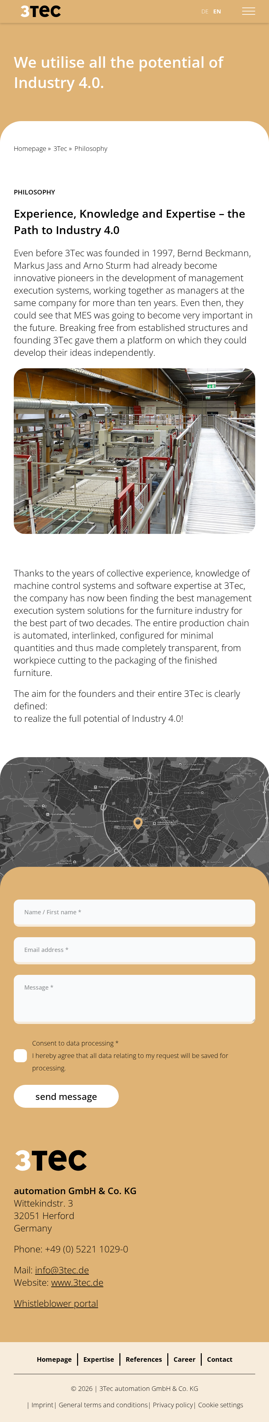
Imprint (42, 1404)
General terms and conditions (103, 1404)
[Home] (103, 11)
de (204, 11)
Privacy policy (173, 1404)
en (217, 11)
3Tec (60, 148)
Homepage (30, 148)
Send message (66, 1096)
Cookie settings (220, 1404)
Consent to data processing (130, 1055)
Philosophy (90, 148)
